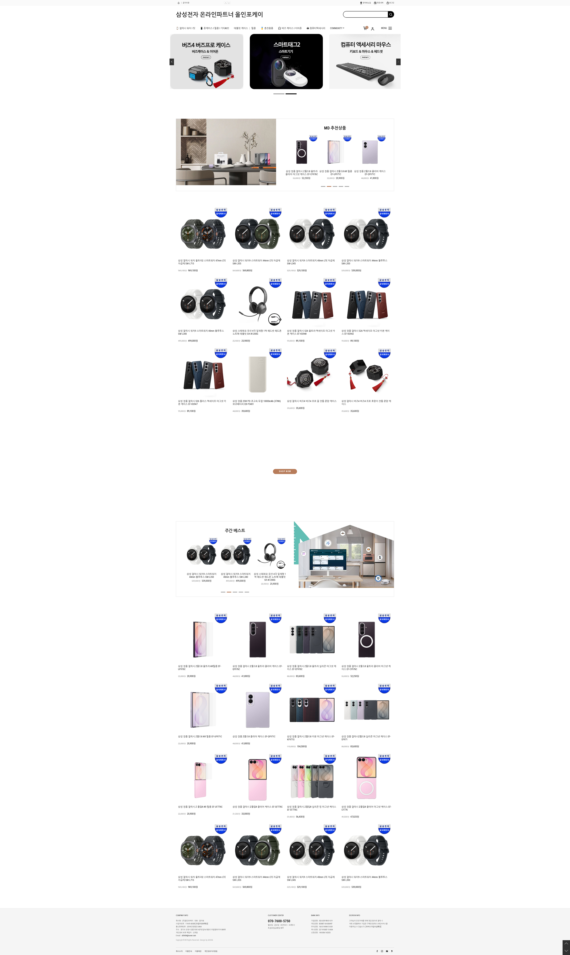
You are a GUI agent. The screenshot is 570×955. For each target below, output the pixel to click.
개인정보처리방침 (210, 951)
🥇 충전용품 (267, 28)
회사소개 (179, 951)
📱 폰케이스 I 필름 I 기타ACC (214, 28)
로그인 (391, 3)
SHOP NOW (285, 471)
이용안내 (188, 951)
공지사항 (186, 3)
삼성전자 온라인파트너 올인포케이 (219, 14)
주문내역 (380, 3)
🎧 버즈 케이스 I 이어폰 (290, 28)
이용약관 (198, 951)
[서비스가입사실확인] (373, 927)
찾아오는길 (367, 3)
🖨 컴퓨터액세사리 (316, 28)
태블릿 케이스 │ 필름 (245, 28)
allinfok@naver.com (189, 936)
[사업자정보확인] (202, 924)
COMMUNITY (336, 28)
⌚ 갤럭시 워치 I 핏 (185, 28)
